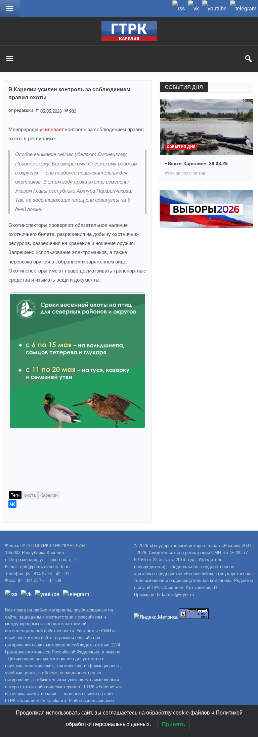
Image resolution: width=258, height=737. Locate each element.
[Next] (132, 360)
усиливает (52, 129)
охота (30, 495)
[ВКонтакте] (12, 504)
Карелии (48, 495)
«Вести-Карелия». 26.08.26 (196, 163)
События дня (181, 147)
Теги (15, 495)
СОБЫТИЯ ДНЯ (184, 87)
